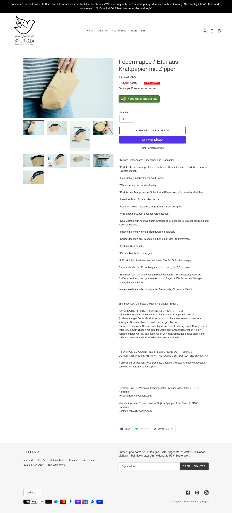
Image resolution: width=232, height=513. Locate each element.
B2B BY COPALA (33, 464)
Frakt (134, 88)
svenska (31, 492)
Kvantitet (124, 112)
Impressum (89, 460)
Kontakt (73, 460)
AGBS (41, 460)
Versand (28, 460)
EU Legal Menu (56, 464)
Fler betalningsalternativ (152, 148)
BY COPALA (184, 501)
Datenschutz (57, 460)
